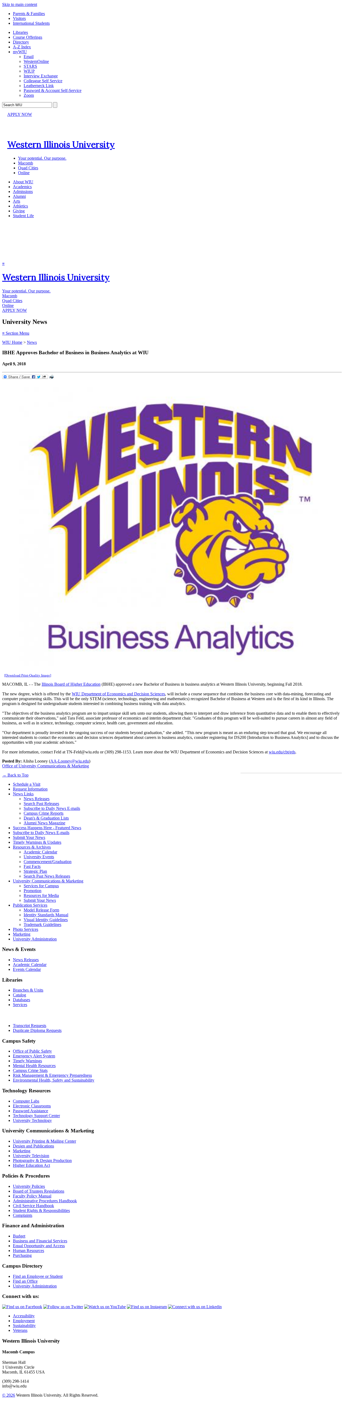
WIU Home (12, 342)
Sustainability (24, 1325)
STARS (30, 66)
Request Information (30, 789)
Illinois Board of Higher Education (71, 684)
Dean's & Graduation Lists (46, 818)
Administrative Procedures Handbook (45, 1201)
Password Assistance (30, 1110)
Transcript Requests (29, 1025)
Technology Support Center (36, 1115)
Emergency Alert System (34, 1056)
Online (24, 172)
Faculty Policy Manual (32, 1196)
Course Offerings (27, 37)
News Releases (36, 798)
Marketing (21, 934)
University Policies (29, 1186)
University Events (39, 856)
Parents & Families (29, 13)
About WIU (23, 182)
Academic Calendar (40, 852)
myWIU (20, 51)
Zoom (29, 95)
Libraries (20, 32)
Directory (21, 42)
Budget (19, 1236)
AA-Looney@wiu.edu (69, 761)
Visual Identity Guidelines (46, 919)
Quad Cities (28, 168)
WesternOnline (36, 61)
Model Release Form (41, 910)
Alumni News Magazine (44, 823)
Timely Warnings (27, 1060)
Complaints (22, 1215)
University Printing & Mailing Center (44, 1141)
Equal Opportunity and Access (39, 1245)
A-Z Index (22, 47)
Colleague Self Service (43, 80)
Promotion (32, 890)
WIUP (29, 71)
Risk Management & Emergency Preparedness (52, 1075)
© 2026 (8, 1395)
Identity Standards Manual (46, 915)
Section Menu (15, 333)
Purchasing (22, 1255)
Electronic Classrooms (32, 1106)
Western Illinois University (61, 144)
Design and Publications (33, 1146)
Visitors (19, 18)
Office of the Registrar (26, 1015)
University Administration (35, 939)
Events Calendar (27, 969)
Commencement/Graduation (47, 861)
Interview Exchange (41, 76)
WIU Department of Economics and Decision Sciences (118, 694)
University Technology (32, 1120)
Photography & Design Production (42, 1160)
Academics (22, 186)
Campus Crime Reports (43, 813)
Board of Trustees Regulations (38, 1191)
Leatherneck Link (39, 85)
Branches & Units (28, 990)
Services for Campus (41, 886)
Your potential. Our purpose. (42, 158)
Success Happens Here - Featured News (47, 827)
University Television (31, 1155)
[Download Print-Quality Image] (27, 675)
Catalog (19, 995)
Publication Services (30, 905)
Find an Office (25, 1281)
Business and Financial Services (40, 1241)
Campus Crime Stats (30, 1070)
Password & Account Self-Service (52, 90)
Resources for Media (41, 895)
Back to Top (15, 775)
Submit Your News (29, 837)
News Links (23, 794)
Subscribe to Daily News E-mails (52, 808)
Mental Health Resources (34, 1065)
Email (29, 56)
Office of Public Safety (32, 1051)
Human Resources (28, 1250)
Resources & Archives (32, 847)
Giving (19, 211)
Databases (21, 999)
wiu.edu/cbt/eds (282, 752)
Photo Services (25, 929)
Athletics (20, 206)
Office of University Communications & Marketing (45, 766)
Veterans (20, 1330)
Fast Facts (32, 866)
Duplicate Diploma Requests (37, 1030)
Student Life (23, 215)
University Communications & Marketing (48, 881)
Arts (16, 201)
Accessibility (24, 1316)
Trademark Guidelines (42, 924)
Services (20, 1004)
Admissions (23, 191)
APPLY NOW (19, 114)
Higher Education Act (31, 1165)
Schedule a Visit (26, 784)
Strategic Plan (35, 871)
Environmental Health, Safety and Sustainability (53, 1080)
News (32, 342)
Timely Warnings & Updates (37, 842)
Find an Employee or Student (38, 1276)
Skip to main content (19, 4)
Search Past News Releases (47, 876)
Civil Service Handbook (33, 1205)
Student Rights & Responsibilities (41, 1210)
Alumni (19, 196)
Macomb (25, 163)
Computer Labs (26, 1101)
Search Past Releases (41, 803)
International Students (31, 23)
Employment (24, 1320)
